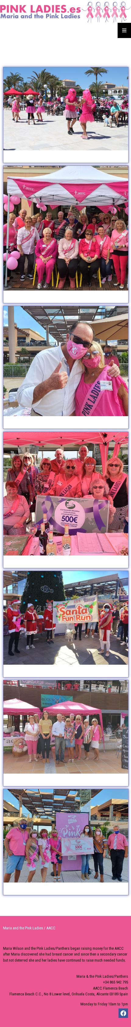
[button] (65, 115)
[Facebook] (123, 1013)
